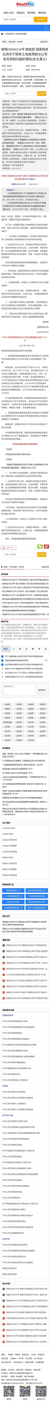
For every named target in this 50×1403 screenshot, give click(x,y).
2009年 (42, 718)
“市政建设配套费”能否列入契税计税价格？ (19, 765)
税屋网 (3, 1370)
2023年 (31, 736)
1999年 (19, 709)
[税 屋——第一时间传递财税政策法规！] (25, 6)
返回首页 (44, 42)
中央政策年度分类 (36, 896)
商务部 (17, 1355)
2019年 (31, 731)
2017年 (7, 731)
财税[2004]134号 (21, 149)
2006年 (7, 718)
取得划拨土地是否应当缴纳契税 (15, 769)
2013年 (7, 727)
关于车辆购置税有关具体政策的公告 (16, 1068)
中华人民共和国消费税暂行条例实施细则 (18, 1057)
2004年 (20, 42)
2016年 (42, 727)
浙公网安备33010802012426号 (12, 1383)
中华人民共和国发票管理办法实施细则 (17, 1262)
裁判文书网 (29, 1362)
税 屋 (9, 66)
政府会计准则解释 (9, 869)
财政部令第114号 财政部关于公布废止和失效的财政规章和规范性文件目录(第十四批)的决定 (24, 196)
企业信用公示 (18, 1362)
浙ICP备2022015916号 (34, 1383)
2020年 (42, 731)
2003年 (19, 713)
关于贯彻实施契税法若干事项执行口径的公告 (20, 1204)
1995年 (19, 704)
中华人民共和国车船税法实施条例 (15, 1186)
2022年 (19, 736)
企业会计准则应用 (9, 840)
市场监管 (41, 1355)
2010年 (19, 722)
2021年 (7, 736)
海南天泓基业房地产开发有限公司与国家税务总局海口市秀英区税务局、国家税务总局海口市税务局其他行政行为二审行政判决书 (24, 811)
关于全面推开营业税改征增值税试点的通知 (19, 1045)
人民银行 (13, 1358)
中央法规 (11, 42)
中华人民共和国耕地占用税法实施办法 (17, 1215)
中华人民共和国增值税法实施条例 (15, 1039)
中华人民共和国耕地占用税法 (14, 1210)
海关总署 (4, 1358)
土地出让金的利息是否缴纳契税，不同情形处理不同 (23, 777)
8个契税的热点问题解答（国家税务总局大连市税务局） (24, 761)
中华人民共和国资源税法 (12, 1157)
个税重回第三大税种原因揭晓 (16, 34)
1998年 (7, 709)
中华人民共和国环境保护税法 (14, 1221)
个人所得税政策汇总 (13, 896)
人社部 (33, 1355)
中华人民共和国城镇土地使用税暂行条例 (18, 1127)
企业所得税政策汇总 (36, 890)
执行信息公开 (6, 1362)
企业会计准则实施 (9, 852)
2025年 (7, 740)
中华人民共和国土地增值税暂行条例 (16, 1168)
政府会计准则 (7, 858)
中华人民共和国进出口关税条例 (15, 1080)
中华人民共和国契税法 (11, 1198)
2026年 (19, 740)
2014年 (19, 727)
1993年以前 (7, 722)
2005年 (42, 713)
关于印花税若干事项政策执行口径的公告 (18, 1151)
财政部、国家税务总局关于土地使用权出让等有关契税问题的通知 (24, 146)
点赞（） (10, 547)
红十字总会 (38, 1358)
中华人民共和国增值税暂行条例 (15, 1021)
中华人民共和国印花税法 (12, 1145)
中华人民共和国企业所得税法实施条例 (17, 1098)
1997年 (42, 704)
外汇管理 (28, 1358)
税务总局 (25, 1355)
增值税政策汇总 (13, 890)
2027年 (31, 740)
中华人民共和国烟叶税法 (12, 1192)
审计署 (20, 1358)
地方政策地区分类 (36, 902)
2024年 (42, 736)
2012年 (42, 722)
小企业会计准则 (8, 828)
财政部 (10, 1355)
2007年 (19, 718)
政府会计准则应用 (9, 863)
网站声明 (20, 1370)
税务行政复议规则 (9, 1274)
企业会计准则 (7, 834)
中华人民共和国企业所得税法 (14, 1092)
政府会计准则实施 (9, 875)
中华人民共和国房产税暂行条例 (15, 1121)
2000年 (31, 709)
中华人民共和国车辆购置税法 (14, 1062)
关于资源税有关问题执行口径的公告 (16, 1162)
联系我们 (28, 1370)
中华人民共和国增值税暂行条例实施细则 (18, 1027)
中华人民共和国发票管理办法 (14, 1257)
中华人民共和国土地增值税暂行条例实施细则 (20, 1174)
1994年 (7, 704)
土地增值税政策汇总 (13, 908)
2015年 (31, 727)
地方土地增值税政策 (36, 908)
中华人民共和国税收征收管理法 (15, 1245)
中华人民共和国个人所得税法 (14, 1104)
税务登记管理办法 (9, 1268)
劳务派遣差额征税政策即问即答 (16, 660)
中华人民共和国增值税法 (12, 1033)
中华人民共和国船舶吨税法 (13, 1233)
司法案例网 (39, 1362)
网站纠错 (37, 1370)
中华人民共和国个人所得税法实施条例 (17, 1109)
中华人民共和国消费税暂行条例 (15, 1051)
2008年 (31, 718)
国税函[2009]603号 (26, 143)
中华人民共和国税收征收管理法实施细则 (18, 1251)
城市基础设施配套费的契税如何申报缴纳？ (19, 611)
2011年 (31, 722)
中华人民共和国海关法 (11, 1074)
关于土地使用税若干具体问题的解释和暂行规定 (21, 1133)
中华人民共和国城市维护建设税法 (15, 1139)
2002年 (7, 713)
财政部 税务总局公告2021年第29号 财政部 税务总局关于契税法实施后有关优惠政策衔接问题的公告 (24, 206)
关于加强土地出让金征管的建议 (15, 773)
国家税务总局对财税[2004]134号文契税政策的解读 (22, 798)
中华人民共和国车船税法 (12, 1180)
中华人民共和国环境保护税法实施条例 (17, 1227)
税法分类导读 (13, 902)
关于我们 (11, 1370)
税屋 (4, 42)
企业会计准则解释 (9, 846)
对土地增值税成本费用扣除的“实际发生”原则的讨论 (22, 784)
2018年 (19, 731)
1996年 (31, 704)
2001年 (42, 709)
